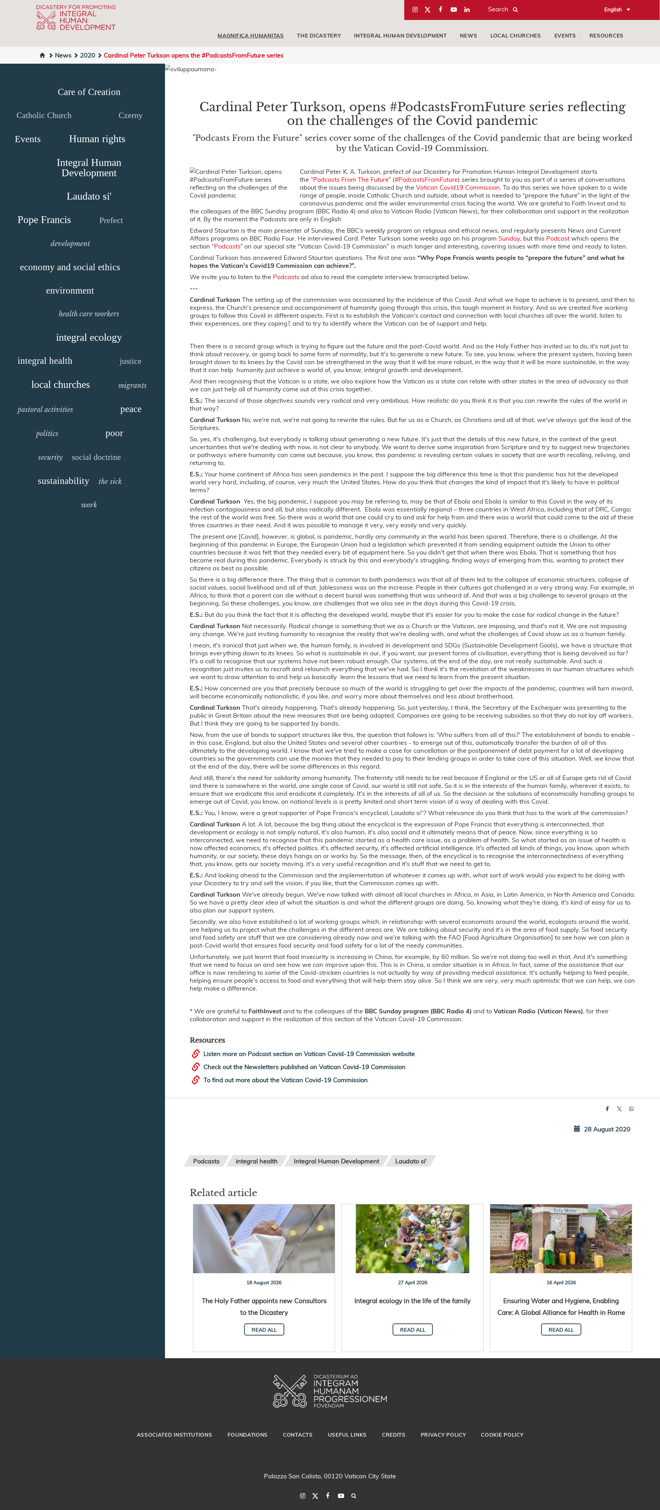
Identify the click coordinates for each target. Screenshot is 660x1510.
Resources (607, 35)
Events (565, 35)
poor (114, 433)
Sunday (509, 238)
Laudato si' (89, 196)
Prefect (111, 220)
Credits (394, 1434)
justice (131, 361)
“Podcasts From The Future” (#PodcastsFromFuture (384, 179)
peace (131, 409)
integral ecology (89, 337)
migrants (132, 385)
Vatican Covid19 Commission (458, 187)
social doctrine (96, 457)
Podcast (558, 238)
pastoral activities (45, 409)
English (613, 9)
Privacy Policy (443, 1434)
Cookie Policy (502, 1434)
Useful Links (347, 1434)
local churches (516, 35)
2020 (87, 55)
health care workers (89, 314)
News (468, 35)
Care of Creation (89, 92)
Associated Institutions (174, 1434)
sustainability (63, 481)
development (70, 244)
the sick (110, 481)
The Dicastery (319, 35)
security (50, 457)
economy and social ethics (70, 267)
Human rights (97, 138)
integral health (45, 361)
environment (70, 290)
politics (47, 434)
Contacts (298, 1434)
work (89, 505)
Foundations (248, 1434)
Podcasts (286, 276)
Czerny (131, 115)
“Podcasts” (227, 246)
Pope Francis (44, 219)
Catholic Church (44, 115)
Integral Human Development (400, 35)
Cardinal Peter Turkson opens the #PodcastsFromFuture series (194, 55)
